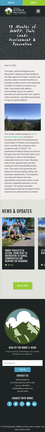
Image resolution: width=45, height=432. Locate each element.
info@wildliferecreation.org (22, 388)
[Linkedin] (34, 403)
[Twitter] (15, 403)
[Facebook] (9, 403)
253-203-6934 (22, 391)
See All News (22, 286)
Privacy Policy (25, 429)
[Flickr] (28, 403)
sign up (23, 370)
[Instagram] (21, 403)
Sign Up (11, 3)
